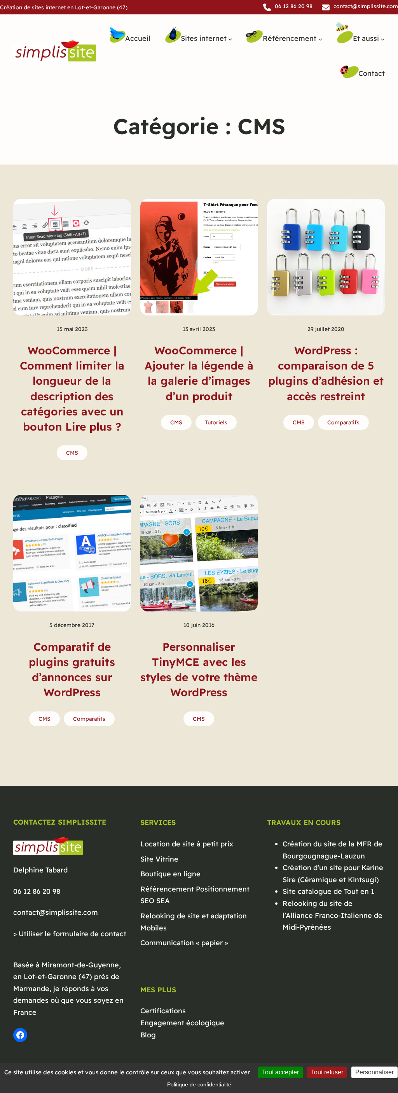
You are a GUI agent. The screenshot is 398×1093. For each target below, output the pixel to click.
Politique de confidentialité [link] (199, 1084)
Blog (148, 1034)
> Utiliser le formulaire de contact (69, 933)
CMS (72, 452)
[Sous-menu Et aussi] (383, 39)
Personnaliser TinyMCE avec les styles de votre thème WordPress (198, 669)
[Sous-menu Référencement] (320, 39)
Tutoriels (216, 422)
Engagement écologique (182, 1022)
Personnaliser (374, 1072)
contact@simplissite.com (55, 912)
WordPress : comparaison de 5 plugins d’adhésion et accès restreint (326, 373)
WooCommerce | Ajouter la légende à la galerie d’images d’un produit (199, 373)
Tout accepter (280, 1072)
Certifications (163, 1010)
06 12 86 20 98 (36, 891)
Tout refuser (327, 1072)
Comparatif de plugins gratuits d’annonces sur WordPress (72, 669)
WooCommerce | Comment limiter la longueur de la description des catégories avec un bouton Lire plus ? (72, 388)
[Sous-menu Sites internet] (230, 39)
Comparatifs (343, 422)
